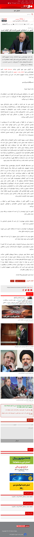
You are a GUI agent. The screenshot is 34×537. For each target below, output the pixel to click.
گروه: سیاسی (10, 24)
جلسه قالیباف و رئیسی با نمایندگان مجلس (25, 373)
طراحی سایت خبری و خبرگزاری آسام (16, 534)
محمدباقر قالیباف (8, 69)
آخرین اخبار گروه (28, 493)
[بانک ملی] (17, 468)
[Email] (4, 24)
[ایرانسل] (17, 486)
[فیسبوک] (23, 290)
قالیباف (12, 281)
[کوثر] (17, 477)
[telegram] (8, 3)
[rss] (10, 3)
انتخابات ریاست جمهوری (19, 72)
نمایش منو (17, 11)
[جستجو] (32, 14)
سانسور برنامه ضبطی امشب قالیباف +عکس (25, 320)
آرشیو (23, 1)
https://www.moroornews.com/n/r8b (16, 287)
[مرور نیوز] (17, 6)
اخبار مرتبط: (30, 294)
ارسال (17, 441)
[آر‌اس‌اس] (31, 290)
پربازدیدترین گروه (28, 503)
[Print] (3, 24)
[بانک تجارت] (17, 460)
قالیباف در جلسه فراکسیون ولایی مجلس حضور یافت (24, 346)
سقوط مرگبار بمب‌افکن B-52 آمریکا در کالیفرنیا (22, 497)
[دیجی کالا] (17, 20)
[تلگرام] (28, 290)
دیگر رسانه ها (29, 513)
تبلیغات (19, 1)
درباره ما (26, 1)
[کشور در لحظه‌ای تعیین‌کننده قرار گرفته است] (17, 43)
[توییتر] (26, 290)
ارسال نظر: (30, 420)
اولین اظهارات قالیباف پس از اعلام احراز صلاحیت (24, 400)
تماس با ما (31, 1)
